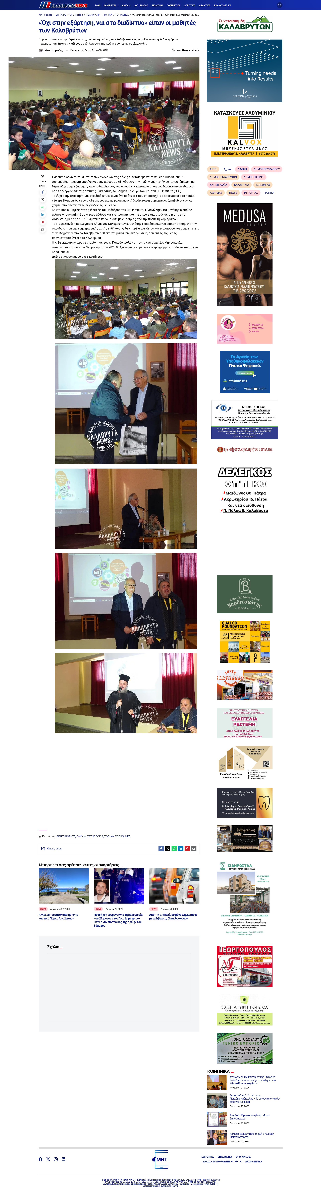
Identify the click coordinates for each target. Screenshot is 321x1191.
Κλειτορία (216, 192)
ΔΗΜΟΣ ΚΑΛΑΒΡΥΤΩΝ (223, 177)
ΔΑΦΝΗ (242, 169)
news (43, 909)
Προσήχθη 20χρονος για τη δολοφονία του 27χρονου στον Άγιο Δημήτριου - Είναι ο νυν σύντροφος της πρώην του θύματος (118, 920)
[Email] (43, 229)
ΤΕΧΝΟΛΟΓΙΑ (93, 14)
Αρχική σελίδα (45, 14)
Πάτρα (233, 192)
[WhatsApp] (43, 207)
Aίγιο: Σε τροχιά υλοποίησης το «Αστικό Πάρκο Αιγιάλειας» (58, 916)
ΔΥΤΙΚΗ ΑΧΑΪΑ (218, 184)
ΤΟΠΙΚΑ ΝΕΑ (122, 14)
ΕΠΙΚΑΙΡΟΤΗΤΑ (64, 14)
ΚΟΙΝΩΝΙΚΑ (263, 184)
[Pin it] (43, 222)
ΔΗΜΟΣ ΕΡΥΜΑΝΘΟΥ (267, 169)
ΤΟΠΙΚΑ (108, 14)
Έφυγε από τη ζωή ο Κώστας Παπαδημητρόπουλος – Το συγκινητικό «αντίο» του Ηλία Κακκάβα (255, 1098)
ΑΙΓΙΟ (213, 169)
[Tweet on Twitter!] (43, 199)
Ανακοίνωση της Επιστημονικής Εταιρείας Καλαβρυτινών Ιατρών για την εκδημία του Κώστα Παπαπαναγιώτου (253, 1080)
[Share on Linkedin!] (43, 214)
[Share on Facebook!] (43, 192)
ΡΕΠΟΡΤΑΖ (251, 192)
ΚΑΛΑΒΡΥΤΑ (241, 184)
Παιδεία (79, 14)
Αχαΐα (227, 169)
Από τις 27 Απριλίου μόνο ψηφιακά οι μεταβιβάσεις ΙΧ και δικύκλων (173, 916)
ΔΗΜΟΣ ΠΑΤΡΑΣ (254, 177)
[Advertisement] (244, 544)
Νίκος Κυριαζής (53, 50)
